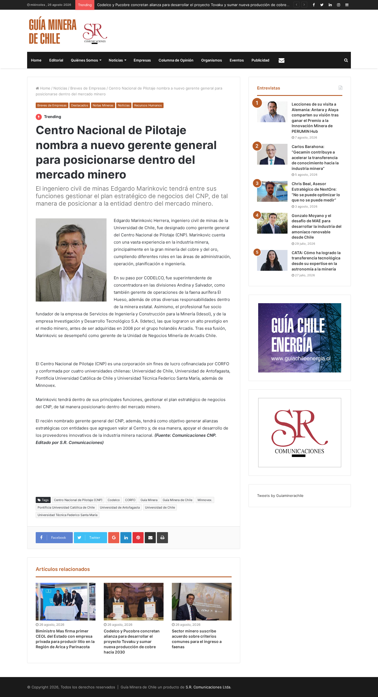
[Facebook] (313, 5)
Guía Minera (149, 500)
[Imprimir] (162, 537)
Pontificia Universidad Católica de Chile (66, 507)
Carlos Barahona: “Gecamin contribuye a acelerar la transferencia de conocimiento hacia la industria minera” (315, 157)
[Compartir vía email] (150, 537)
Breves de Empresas (88, 88)
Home (36, 60)
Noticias (116, 60)
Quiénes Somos (84, 60)
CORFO (130, 500)
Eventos (237, 60)
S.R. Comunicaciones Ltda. (208, 687)
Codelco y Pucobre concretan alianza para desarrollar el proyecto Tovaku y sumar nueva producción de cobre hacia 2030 (201, 4)
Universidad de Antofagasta (120, 507)
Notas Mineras (103, 105)
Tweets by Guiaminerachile (280, 495)
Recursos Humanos (148, 105)
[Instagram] (338, 5)
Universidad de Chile (160, 507)
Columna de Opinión (176, 60)
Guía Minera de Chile (177, 500)
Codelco (114, 500)
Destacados (79, 105)
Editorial (56, 60)
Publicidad (260, 60)
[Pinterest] (138, 537)
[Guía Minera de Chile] (67, 30)
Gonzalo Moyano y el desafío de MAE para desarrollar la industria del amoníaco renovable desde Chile (316, 226)
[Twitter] (322, 5)
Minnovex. (205, 500)
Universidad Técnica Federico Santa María (67, 515)
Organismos (211, 60)
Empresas (142, 60)
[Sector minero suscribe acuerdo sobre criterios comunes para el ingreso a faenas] (202, 602)
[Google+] (113, 537)
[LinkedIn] (330, 5)
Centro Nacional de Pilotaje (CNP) (78, 500)
